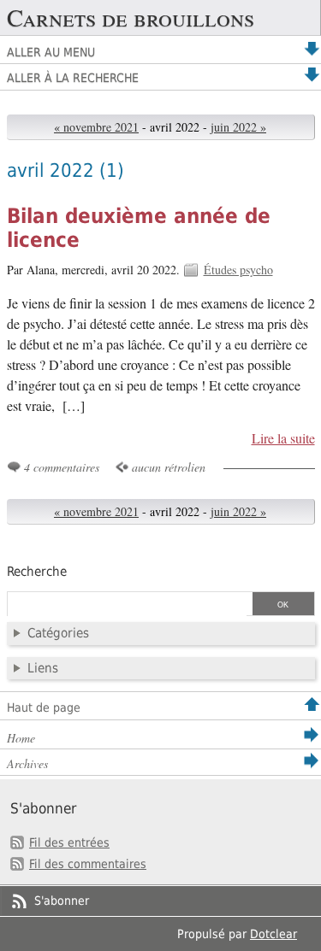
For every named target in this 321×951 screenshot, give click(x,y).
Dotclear (273, 934)
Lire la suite (283, 438)
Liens (42, 668)
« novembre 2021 (96, 127)
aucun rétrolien (168, 467)
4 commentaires (61, 467)
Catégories (58, 633)
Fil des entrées (69, 842)
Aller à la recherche (73, 78)
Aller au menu (51, 52)
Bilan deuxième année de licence (138, 228)
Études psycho (238, 269)
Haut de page (43, 707)
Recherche (37, 571)
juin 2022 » (238, 127)
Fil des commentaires (87, 864)
